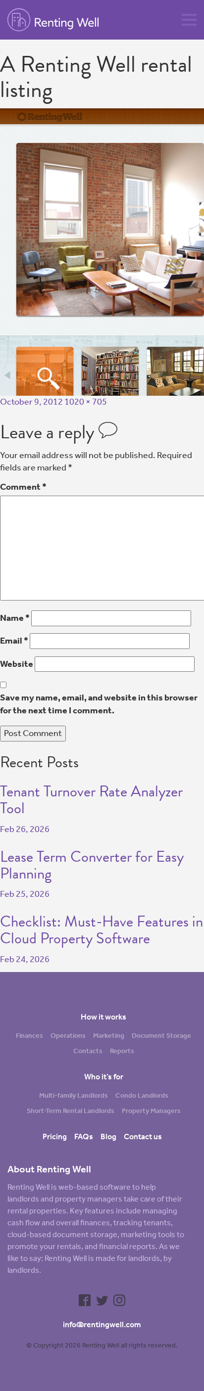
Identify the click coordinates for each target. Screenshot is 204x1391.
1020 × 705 (85, 401)
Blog (108, 1136)
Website (16, 663)
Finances (29, 1035)
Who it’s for (103, 1076)
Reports (122, 1051)
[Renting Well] (64, 20)
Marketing (108, 1035)
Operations (68, 1035)
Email (14, 640)
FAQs (83, 1136)
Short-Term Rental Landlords (70, 1111)
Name (15, 617)
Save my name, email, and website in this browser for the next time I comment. (99, 704)
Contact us (143, 1136)
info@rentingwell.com (102, 1324)
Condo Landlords (141, 1095)
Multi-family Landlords (73, 1095)
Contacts (87, 1051)
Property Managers (151, 1111)
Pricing (55, 1136)
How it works (103, 1016)
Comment (23, 486)
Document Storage (161, 1035)
